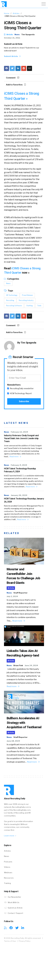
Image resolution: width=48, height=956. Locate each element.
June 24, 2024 (31, 665)
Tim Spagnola (28, 34)
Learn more (9, 836)
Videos (7, 867)
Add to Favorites (14, 84)
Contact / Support (15, 913)
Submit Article (11, 56)
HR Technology (11, 295)
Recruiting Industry (26, 300)
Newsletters (14, 385)
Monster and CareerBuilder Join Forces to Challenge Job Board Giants (23, 576)
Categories (13, 279)
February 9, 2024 (19, 465)
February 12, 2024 (19, 432)
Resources (9, 878)
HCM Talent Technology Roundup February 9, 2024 (20, 470)
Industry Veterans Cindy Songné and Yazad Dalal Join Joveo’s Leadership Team (21, 438)
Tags (10, 290)
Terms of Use (10, 941)
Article (9, 34)
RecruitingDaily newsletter (22, 388)
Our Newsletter (14, 897)
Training (7, 883)
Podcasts (8, 862)
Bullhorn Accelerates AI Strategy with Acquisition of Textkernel (24, 722)
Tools (39, 306)
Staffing (29, 306)
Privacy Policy (24, 941)
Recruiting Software (14, 306)
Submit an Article (13, 44)
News (17, 34)
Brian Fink (18, 665)
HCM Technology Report (21, 393)
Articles (16, 13)
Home (6, 13)
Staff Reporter (20, 593)
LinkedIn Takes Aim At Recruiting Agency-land (23, 653)
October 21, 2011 (12, 38)
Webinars (8, 872)
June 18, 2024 (13, 741)
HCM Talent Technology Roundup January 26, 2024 (24, 500)
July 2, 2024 (12, 596)
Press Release (27, 295)
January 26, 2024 (19, 495)
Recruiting (10, 300)
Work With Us (13, 902)
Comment (11, 78)
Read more (14, 457)
